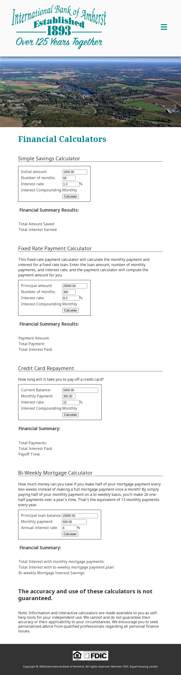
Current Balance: (36, 389)
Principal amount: (36, 285)
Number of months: (38, 177)
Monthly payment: (37, 521)
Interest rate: (32, 183)
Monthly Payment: (37, 396)
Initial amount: (34, 171)
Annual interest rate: (39, 527)
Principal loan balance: (41, 515)
